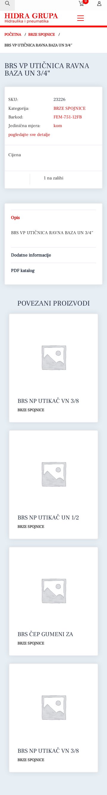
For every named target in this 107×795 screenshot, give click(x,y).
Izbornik (95, 18)
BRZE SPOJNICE (41, 34)
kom (58, 126)
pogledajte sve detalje (29, 134)
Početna (12, 34)
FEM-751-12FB (68, 117)
